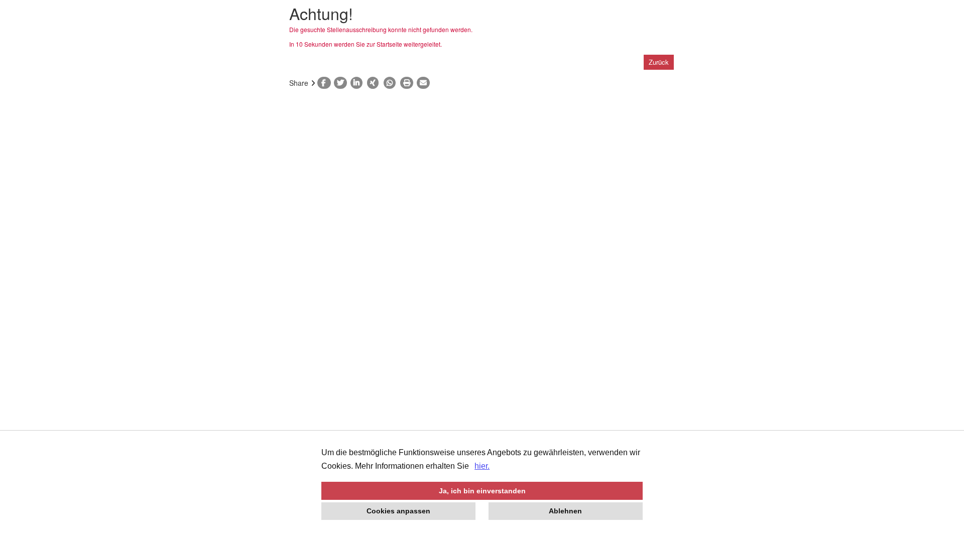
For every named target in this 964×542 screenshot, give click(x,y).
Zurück (659, 62)
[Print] (408, 83)
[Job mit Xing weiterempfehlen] (375, 83)
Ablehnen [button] (565, 511)
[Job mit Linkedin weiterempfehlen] (358, 83)
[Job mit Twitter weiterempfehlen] (342, 83)
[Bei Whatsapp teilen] (392, 83)
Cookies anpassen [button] (398, 511)
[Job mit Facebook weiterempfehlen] (325, 83)
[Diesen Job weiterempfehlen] (425, 83)
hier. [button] (482, 466)
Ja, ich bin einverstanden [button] (482, 491)
